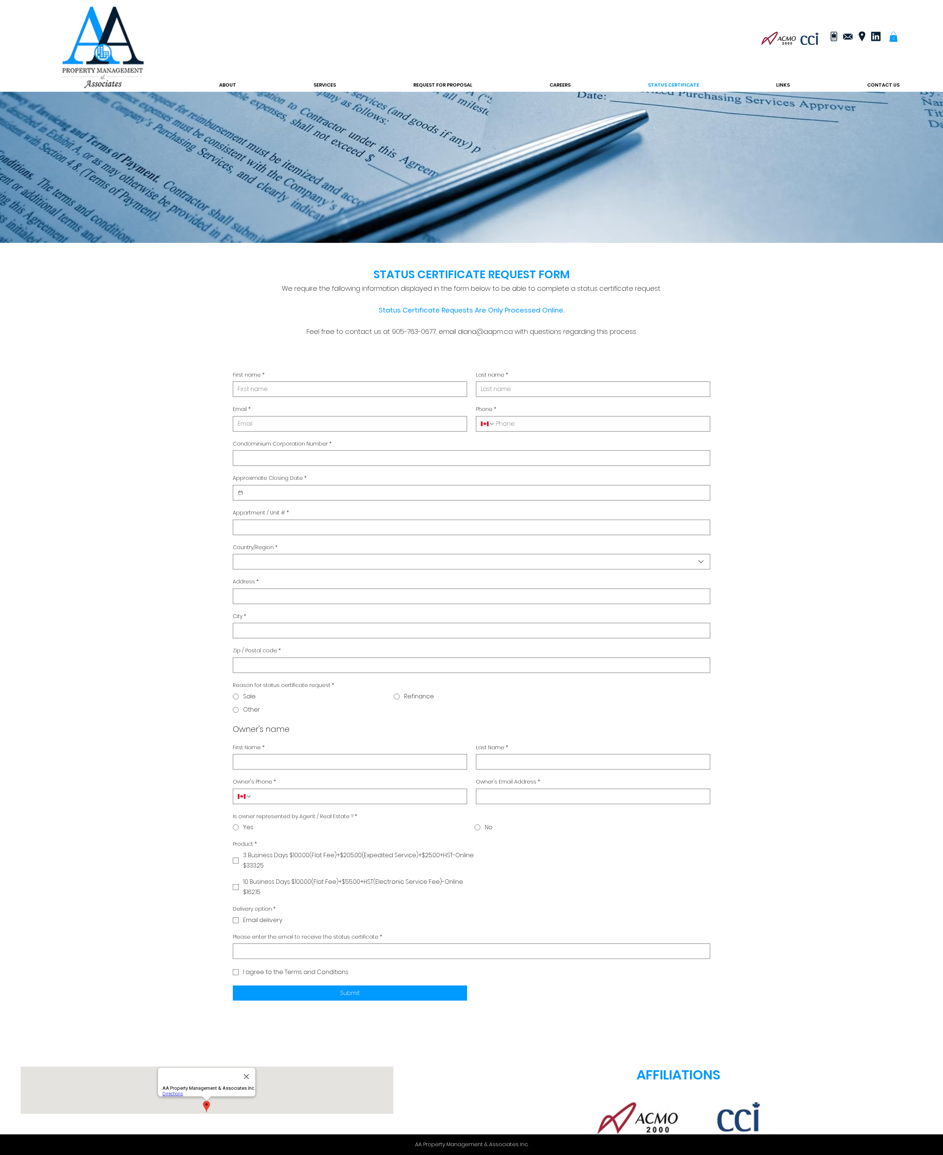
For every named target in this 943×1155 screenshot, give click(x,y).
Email (241, 409)
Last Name (492, 747)
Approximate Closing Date (269, 478)
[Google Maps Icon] (861, 36)
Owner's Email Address (508, 781)
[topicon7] (833, 36)
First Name (248, 747)
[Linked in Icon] (875, 36)
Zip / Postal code (257, 650)
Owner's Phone (254, 781)
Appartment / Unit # (261, 512)
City (239, 616)
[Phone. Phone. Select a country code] (488, 424)
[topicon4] (847, 36)
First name (248, 374)
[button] (893, 37)
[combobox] (471, 561)
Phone (486, 409)
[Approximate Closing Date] (240, 493)
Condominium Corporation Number (282, 443)
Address (246, 581)
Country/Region (255, 547)
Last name (492, 374)
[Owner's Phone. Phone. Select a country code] (245, 796)
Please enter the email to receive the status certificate (307, 937)
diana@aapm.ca (485, 331)
